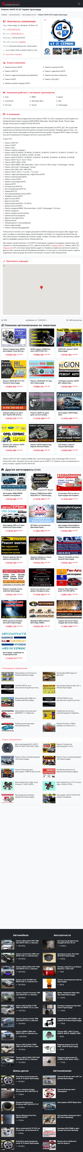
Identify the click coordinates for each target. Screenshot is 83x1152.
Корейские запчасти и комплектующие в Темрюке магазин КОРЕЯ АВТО (67, 712)
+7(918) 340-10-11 (17, 34)
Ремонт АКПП (57, 245)
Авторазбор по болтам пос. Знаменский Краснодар (26, 674)
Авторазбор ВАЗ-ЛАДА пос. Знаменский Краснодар (25, 699)
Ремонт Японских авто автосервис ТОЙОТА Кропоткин (27, 771)
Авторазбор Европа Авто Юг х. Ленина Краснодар (69, 687)
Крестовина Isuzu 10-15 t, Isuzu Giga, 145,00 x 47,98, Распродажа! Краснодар (69, 783)
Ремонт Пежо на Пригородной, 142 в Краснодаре (27, 758)
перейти (22, 42)
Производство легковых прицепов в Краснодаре (24, 796)
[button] (41, 287)
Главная (4, 15)
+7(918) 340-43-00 (13, 29)
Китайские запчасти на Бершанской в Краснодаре (67, 771)
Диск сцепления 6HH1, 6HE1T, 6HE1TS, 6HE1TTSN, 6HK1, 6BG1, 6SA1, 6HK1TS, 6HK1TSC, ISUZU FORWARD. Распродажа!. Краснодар (27, 745)
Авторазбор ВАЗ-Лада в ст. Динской (67, 674)
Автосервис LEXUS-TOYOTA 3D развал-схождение (68, 796)
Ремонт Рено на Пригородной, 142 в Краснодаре (69, 758)
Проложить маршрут (14, 54)
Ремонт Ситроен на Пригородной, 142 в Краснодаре (64, 745)
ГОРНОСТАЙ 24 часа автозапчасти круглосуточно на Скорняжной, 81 (68, 699)
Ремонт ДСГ (8, 248)
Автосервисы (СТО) (29, 15)
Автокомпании (14, 15)
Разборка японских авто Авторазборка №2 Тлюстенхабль (24, 725)
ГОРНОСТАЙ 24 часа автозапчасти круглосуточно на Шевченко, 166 (26, 687)
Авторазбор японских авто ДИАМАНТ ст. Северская (25, 712)
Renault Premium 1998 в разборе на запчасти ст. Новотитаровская (66, 725)
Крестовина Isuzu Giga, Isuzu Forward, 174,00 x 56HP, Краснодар (26, 783)
